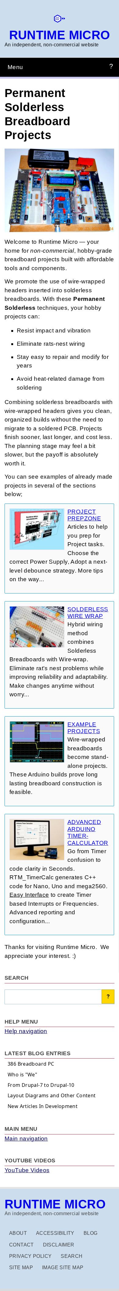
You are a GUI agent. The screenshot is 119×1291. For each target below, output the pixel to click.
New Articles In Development (43, 1106)
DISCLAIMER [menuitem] (58, 1244)
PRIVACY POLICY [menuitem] (30, 1256)
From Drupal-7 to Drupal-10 (41, 1085)
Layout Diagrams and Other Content (52, 1095)
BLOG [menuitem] (91, 1233)
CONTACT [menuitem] (21, 1244)
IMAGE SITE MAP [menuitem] (62, 1267)
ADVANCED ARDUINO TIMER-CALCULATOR (87, 832)
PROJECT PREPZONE (84, 515)
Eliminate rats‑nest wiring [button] (51, 343)
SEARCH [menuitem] (71, 1256)
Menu (15, 67)
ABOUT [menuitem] (18, 1233)
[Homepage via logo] (60, 21)
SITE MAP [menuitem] (21, 1267)
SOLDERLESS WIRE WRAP (87, 613)
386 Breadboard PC (31, 1063)
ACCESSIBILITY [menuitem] (55, 1233)
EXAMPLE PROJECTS (83, 728)
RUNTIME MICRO (59, 35)
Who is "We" (22, 1074)
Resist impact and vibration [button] (54, 330)
